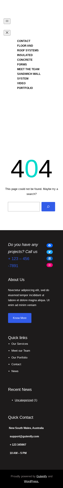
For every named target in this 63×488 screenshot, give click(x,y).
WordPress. (31, 481)
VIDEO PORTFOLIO (25, 85)
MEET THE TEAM (28, 69)
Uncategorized (24, 400)
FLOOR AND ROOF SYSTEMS (28, 48)
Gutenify (41, 476)
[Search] (48, 206)
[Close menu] (7, 33)
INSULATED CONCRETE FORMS (25, 60)
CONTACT (23, 41)
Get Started (53, 55)
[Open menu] (7, 21)
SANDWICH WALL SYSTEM (29, 76)
